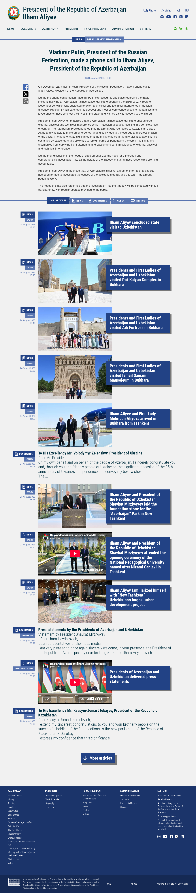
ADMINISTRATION (123, 29)
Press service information (104, 39)
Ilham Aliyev (39, 17)
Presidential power (53, 795)
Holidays (11, 818)
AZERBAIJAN (50, 29)
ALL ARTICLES (58, 200)
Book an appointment (167, 816)
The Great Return (15, 830)
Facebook (175, 16)
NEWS (10, 29)
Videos (86, 814)
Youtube (168, 16)
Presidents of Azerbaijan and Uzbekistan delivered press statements (134, 676)
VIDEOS (121, 200)
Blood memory (14, 834)
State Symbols (14, 814)
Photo (152, 10)
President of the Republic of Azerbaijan (74, 9)
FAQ (109, 883)
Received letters (165, 799)
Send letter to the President (169, 795)
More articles (100, 758)
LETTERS (145, 29)
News (85, 806)
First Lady (49, 807)
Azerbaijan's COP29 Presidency (21, 848)
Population (12, 807)
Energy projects (15, 837)
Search (183, 29)
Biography (49, 803)
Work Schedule (52, 799)
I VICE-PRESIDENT (95, 29)
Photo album (13, 859)
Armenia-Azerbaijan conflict (20, 822)
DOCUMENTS (28, 29)
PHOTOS (140, 200)
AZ (178, 10)
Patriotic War (13, 826)
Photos (86, 810)
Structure (124, 799)
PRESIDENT (71, 29)
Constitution (13, 811)
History (11, 799)
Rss (186, 16)
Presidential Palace (128, 803)
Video (168, 10)
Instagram (162, 16)
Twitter (181, 16)
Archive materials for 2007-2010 (172, 883)
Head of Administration (130, 795)
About (134, 883)
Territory (11, 803)
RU (187, 10)
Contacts (124, 807)
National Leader (15, 795)
